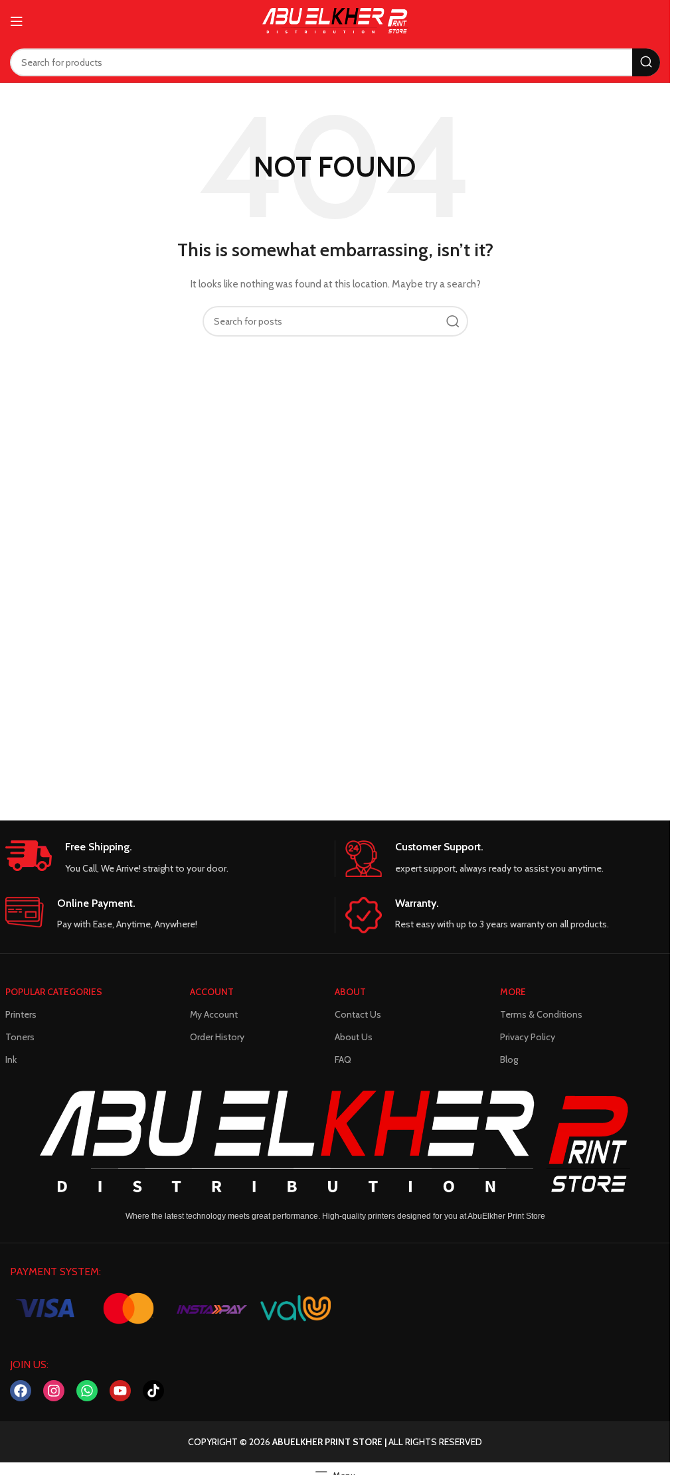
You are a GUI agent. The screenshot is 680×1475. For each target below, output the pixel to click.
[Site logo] (335, 20)
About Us (354, 1037)
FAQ (343, 1059)
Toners (20, 1037)
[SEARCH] (646, 62)
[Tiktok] (153, 1390)
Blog (509, 1059)
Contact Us (358, 1014)
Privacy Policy (527, 1037)
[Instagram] (53, 1390)
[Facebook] (20, 1390)
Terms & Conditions (541, 1014)
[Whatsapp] (87, 1390)
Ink (11, 1059)
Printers (21, 1014)
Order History (217, 1037)
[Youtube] (120, 1390)
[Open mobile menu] (16, 21)
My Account (214, 1014)
